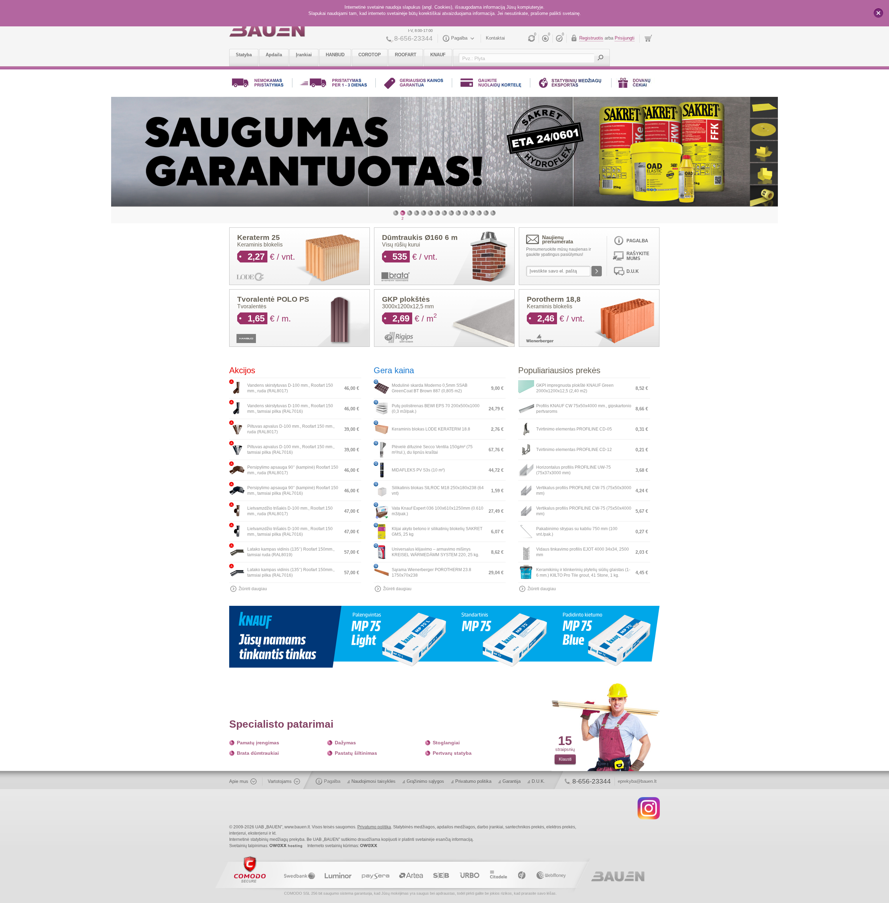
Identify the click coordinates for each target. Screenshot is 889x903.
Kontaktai (495, 38)
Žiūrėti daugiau (253, 591)
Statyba (244, 54)
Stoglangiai (446, 745)
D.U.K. (538, 783)
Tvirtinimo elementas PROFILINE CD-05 (574, 431)
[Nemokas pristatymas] (258, 84)
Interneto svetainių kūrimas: (333, 848)
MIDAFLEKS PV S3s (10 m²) (418, 472)
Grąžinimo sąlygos (425, 783)
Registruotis (591, 38)
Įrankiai (304, 54)
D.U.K (632, 273)
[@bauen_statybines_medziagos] (649, 810)
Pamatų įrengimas (258, 745)
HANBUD (335, 54)
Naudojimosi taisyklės (373, 783)
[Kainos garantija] (414, 84)
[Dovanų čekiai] (635, 84)
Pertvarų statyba (452, 755)
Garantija (511, 783)
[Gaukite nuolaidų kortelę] (491, 84)
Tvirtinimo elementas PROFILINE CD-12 (574, 452)
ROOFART (405, 54)
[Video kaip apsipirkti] (570, 84)
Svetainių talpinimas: (249, 848)
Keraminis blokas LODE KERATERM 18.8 (431, 431)
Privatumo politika (473, 783)
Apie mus (238, 783)
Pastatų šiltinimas (356, 755)
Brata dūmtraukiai (258, 755)
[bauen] (267, 30)
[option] (494, 153)
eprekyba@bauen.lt (637, 783)
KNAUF (438, 54)
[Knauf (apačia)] (444, 638)
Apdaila (274, 54)
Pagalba (459, 38)
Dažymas (345, 745)
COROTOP (369, 54)
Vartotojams (280, 783)
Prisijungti (624, 38)
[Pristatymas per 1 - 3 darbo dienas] (334, 84)
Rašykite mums (637, 258)
